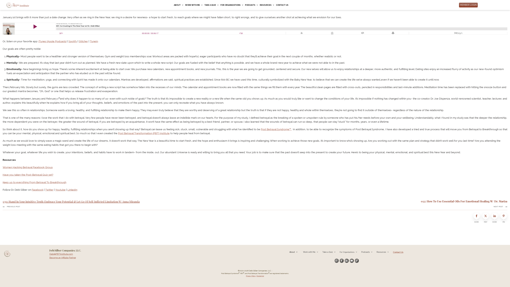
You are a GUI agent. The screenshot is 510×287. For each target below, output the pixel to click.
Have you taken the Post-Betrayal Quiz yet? (28, 174)
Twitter (49, 189)
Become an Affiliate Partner (62, 257)
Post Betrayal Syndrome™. (276, 129)
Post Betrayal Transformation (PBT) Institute (144, 133)
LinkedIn (72, 189)
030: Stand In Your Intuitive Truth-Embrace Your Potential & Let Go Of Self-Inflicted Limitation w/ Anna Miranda (71, 201)
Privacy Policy (251, 276)
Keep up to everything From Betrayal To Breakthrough (34, 182)
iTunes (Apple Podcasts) (52, 41)
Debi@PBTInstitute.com (61, 254)
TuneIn (94, 41)
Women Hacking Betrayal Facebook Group (28, 167)
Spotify (73, 41)
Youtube (60, 189)
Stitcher (83, 41)
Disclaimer (260, 276)
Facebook (37, 189)
